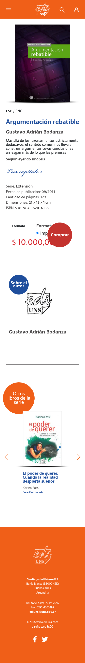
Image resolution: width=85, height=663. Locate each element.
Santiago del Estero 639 (42, 579)
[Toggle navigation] (9, 9)
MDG (50, 626)
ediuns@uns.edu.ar (42, 611)
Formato (18, 226)
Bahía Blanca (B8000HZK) (42, 584)
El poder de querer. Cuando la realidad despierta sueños (40, 477)
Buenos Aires (42, 588)
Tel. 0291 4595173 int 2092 (42, 603)
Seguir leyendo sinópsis (25, 159)
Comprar (60, 234)
